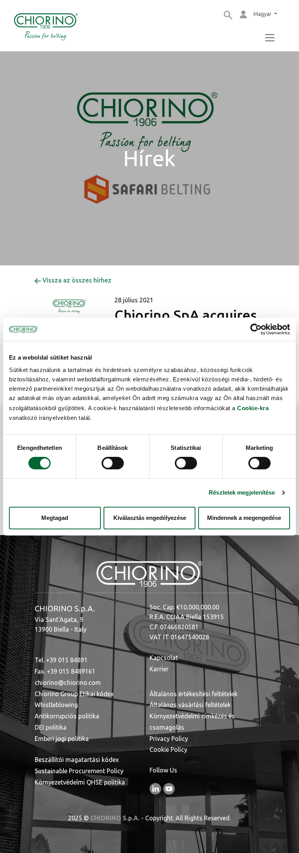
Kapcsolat (164, 657)
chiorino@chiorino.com (68, 682)
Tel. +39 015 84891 (61, 659)
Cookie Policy (168, 749)
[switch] (113, 463)
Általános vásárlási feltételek (190, 704)
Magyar (263, 14)
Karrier (159, 668)
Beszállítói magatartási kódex (77, 759)
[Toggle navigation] (269, 37)
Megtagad (54, 517)
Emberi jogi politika (62, 738)
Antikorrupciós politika (67, 716)
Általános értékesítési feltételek (193, 693)
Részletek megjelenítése (242, 492)
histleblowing (59, 704)
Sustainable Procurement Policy (79, 770)
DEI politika (51, 727)
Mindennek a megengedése (244, 517)
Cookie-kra (253, 408)
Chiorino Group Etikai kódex (74, 693)
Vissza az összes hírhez (76, 280)
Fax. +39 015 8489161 (65, 671)
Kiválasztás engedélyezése (149, 517)
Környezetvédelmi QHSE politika (80, 782)
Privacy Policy (169, 738)
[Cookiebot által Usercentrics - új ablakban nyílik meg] (256, 329)
